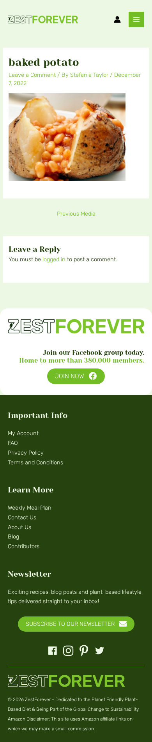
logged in (53, 259)
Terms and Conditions (35, 462)
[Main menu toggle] (136, 19)
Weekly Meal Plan (29, 507)
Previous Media (76, 213)
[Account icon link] (117, 19)
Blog (13, 536)
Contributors (23, 546)
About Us (19, 527)
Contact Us (22, 517)
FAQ (13, 442)
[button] (76, 376)
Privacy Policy (26, 452)
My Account (23, 433)
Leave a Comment (32, 74)
